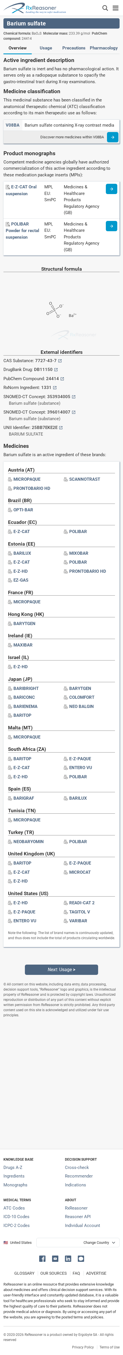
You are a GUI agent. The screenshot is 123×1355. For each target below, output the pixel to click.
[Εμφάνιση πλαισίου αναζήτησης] (105, 8)
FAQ (76, 1273)
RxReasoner (76, 1208)
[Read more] (112, 137)
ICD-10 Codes (16, 1216)
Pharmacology (104, 48)
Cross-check (77, 1167)
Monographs (15, 1185)
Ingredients (14, 1176)
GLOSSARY (24, 1273)
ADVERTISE (96, 1273)
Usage (46, 48)
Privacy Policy (83, 1347)
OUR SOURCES (53, 1273)
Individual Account (82, 1225)
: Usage (61, 969)
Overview (18, 48)
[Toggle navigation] (116, 8)
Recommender (79, 1176)
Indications (75, 1185)
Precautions (74, 48)
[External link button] (60, 360)
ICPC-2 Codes (16, 1225)
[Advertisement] (61, 1083)
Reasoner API (78, 1216)
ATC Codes (14, 1208)
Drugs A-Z (12, 1167)
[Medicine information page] (111, 189)
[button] (43, 1258)
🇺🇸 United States (17, 1242)
